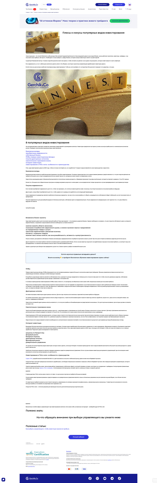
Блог (120, 9)
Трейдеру (29, 9)
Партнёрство (103, 9)
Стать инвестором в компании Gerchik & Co (78, 395)
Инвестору (43, 9)
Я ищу (129, 9)
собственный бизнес (33, 155)
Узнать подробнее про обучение (78, 261)
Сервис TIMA (29, 358)
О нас (114, 9)
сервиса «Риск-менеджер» (46, 368)
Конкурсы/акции (79, 9)
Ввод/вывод (54, 9)
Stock (44, 4)
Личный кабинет (78, 437)
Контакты (68, 451)
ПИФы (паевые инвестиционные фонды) (40, 157)
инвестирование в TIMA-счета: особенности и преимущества (47, 164)
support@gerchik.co (31, 466)
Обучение (66, 9)
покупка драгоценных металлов (37, 159)
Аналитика (92, 9)
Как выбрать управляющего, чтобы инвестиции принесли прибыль (47, 429)
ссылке (47, 459)
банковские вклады (32, 151)
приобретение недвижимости (36, 153)
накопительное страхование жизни (38, 161)
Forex (49, 4)
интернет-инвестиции (33, 163)
